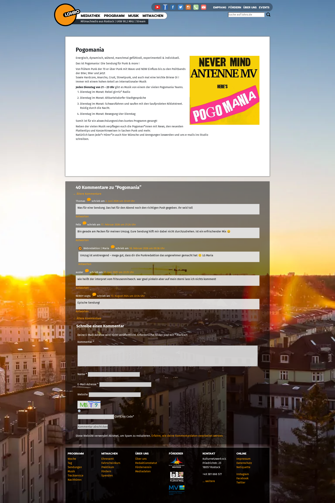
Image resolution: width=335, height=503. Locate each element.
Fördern (234, 7)
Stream (141, 21)
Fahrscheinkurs (110, 463)
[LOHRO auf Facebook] (174, 7)
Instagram (242, 474)
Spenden (107, 475)
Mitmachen (153, 15)
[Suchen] (268, 14)
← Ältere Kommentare (87, 193)
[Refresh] (79, 410)
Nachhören (74, 479)
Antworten (82, 216)
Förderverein (143, 467)
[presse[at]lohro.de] (204, 7)
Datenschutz (244, 463)
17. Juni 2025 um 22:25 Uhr (118, 272)
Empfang (219, 7)
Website (82, 394)
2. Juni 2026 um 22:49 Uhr (120, 201)
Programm (114, 15)
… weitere (209, 481)
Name (82, 374)
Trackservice (75, 475)
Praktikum (107, 467)
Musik (133, 15)
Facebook (242, 478)
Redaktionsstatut (146, 463)
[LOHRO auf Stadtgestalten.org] (166, 7)
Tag (70, 463)
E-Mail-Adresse (87, 384)
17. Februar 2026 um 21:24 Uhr (118, 224)
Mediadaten (143, 471)
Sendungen (75, 467)
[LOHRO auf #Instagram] (189, 7)
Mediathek (90, 15)
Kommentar (85, 342)
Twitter (240, 482)
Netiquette (243, 467)
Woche (72, 458)
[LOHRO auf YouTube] (159, 7)
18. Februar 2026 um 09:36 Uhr (147, 248)
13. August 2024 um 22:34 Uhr (128, 295)
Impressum (243, 458)
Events (264, 7)
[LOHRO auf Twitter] (182, 7)
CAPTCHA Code (124, 416)
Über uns (250, 7)
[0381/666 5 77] (197, 7)
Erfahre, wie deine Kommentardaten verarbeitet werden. (187, 435)
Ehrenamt (107, 458)
